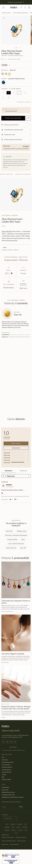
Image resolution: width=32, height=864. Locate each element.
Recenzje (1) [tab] (8, 470)
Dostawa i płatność (7, 767)
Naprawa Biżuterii (6, 772)
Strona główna (6, 12)
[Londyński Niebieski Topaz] (3, 82)
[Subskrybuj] (20, 807)
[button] (4, 7)
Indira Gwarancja (6, 769)
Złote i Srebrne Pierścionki (20, 12)
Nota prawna (5, 844)
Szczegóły (26, 146)
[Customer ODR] (11, 861)
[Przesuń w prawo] (20, 48)
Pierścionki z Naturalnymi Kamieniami (16, 535)
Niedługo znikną (21, 531)
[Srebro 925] (2, 73)
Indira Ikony (9, 531)
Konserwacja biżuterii (7, 762)
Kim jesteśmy (5, 787)
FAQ (3, 757)
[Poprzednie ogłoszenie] (2, 2)
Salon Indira (5, 790)
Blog (3, 777)
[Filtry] (3, 476)
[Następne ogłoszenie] (30, 2)
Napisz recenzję (16, 443)
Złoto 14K (23, 548)
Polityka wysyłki (21, 840)
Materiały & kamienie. (23, 174)
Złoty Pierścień (7, 231)
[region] (16, 359)
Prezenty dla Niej (12, 539)
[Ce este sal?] (11, 855)
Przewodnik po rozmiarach (24, 102)
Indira (7, 834)
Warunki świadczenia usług (8, 840)
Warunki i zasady (6, 779)
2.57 (8, 273)
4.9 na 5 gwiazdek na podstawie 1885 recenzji (13, 750)
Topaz (23, 539)
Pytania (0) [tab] (23, 470)
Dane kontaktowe (14, 844)
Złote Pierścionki (11, 548)
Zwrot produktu (6, 764)
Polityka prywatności (21, 837)
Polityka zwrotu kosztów (8, 837)
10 (9, 98)
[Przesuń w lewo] (12, 48)
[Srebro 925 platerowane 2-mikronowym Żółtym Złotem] (6, 73)
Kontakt (4, 774)
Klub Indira (5, 760)
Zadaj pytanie (16, 448)
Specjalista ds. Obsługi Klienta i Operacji (12, 797)
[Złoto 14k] (9, 73)
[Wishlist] (21, 7)
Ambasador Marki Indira (8, 794)
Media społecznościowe (8, 792)
